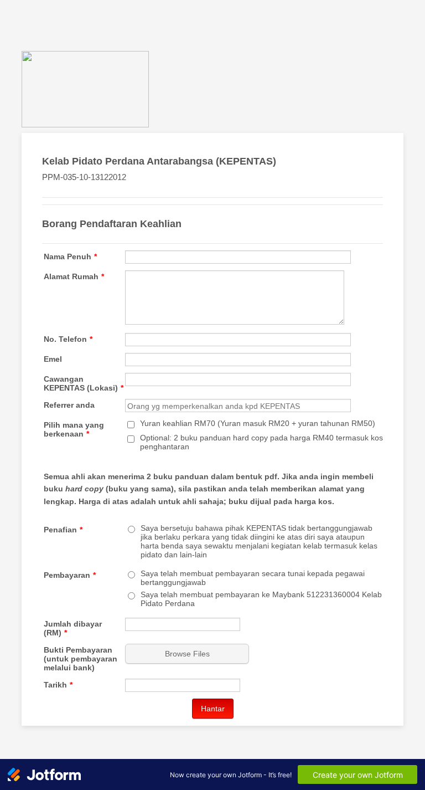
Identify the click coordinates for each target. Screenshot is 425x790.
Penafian (63, 529)
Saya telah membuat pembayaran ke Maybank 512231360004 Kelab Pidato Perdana (261, 599)
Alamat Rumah (74, 276)
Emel (53, 359)
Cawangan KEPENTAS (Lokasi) (83, 383)
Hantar (213, 708)
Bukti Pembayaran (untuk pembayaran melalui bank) (80, 658)
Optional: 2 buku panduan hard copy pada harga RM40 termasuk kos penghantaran (261, 442)
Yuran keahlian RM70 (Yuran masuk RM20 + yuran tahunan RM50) (257, 423)
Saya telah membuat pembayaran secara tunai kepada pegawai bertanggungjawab (253, 578)
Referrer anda (69, 405)
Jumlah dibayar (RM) (73, 628)
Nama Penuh (70, 256)
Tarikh (58, 684)
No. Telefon (68, 339)
